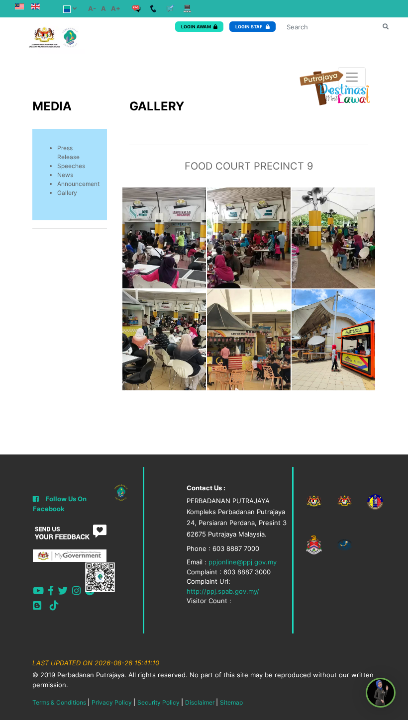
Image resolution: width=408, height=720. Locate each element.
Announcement (78, 183)
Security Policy (158, 702)
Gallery (67, 192)
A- (92, 8)
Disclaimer (199, 702)
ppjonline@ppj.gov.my (242, 562)
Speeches (71, 166)
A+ (115, 8)
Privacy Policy (112, 702)
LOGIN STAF (249, 26)
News (65, 175)
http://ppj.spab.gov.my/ (223, 591)
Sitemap (231, 702)
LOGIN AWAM (196, 26)
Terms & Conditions (59, 702)
